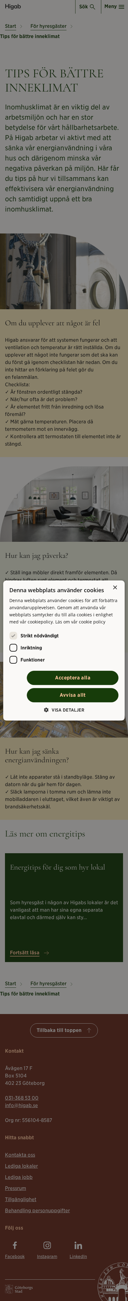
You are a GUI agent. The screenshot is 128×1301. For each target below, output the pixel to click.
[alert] (64, 650)
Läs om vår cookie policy (80, 622)
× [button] (114, 587)
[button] (64, 710)
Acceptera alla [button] (72, 678)
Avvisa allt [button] (72, 695)
